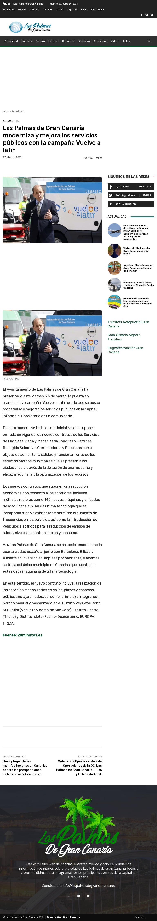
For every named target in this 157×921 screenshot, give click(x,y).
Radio (84, 9)
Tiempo (47, 9)
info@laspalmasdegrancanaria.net (89, 885)
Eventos (53, 41)
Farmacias (8, 9)
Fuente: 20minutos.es (23, 635)
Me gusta (145, 186)
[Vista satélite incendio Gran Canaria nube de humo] (114, 251)
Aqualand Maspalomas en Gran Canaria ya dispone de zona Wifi (138, 268)
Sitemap (139, 917)
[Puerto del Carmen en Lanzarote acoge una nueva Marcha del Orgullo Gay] (114, 302)
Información (98, 9)
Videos (115, 41)
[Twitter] (147, 15)
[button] (149, 41)
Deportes (72, 9)
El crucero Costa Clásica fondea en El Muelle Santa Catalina (138, 285)
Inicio (6, 111)
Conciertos (100, 41)
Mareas (22, 9)
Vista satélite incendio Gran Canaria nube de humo (136, 251)
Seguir (146, 195)
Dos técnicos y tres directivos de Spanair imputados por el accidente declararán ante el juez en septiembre (135, 232)
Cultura (40, 41)
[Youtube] (152, 15)
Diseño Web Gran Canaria (63, 917)
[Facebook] (141, 15)
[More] (134, 737)
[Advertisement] (78, 80)
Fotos (126, 41)
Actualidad (11, 41)
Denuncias (68, 41)
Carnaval (84, 41)
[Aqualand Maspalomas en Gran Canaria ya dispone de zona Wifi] (114, 268)
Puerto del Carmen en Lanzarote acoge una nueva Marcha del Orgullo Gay (137, 302)
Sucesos (26, 41)
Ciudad (59, 9)
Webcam (34, 9)
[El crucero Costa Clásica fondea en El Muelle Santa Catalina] (114, 285)
